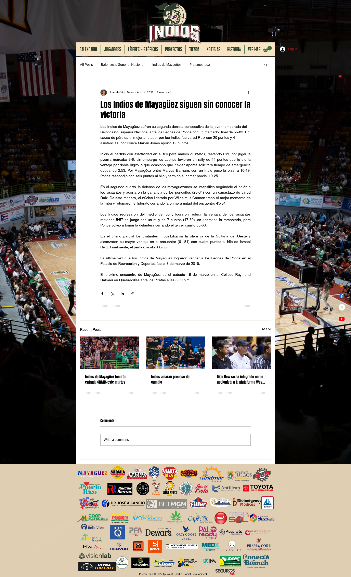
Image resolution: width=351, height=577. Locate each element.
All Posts (86, 64)
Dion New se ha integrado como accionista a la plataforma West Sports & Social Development (240, 379)
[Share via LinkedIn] (122, 294)
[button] (267, 49)
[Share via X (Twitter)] (112, 294)
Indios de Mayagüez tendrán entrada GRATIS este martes (105, 379)
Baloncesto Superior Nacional (122, 64)
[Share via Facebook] (102, 294)
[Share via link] (132, 294)
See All (266, 328)
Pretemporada (200, 64)
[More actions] (248, 92)
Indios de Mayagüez (166, 64)
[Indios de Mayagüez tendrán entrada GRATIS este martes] (109, 352)
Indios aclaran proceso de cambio (170, 379)
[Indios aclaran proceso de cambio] (175, 352)
